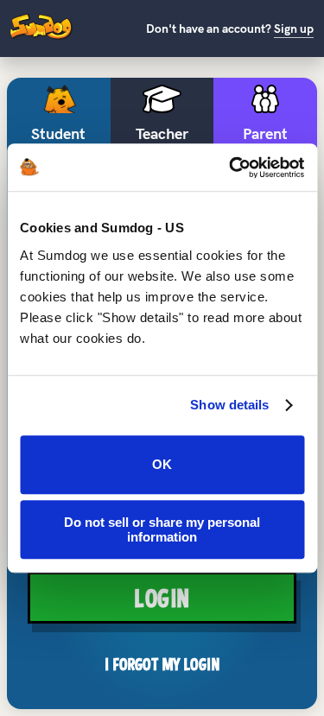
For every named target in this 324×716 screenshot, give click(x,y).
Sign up (294, 29)
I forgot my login (162, 664)
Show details (229, 404)
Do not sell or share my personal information (162, 529)
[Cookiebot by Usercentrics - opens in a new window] (230, 167)
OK (162, 464)
